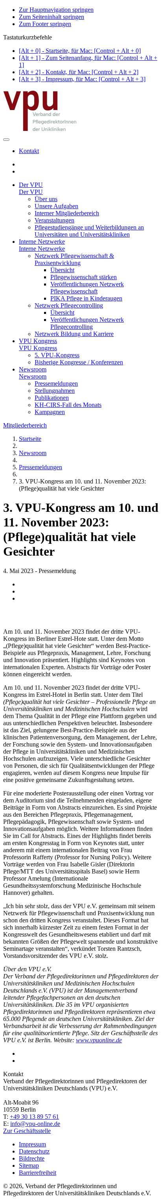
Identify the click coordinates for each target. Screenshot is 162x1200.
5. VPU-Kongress (57, 355)
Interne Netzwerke (42, 241)
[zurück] (81, 618)
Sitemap (29, 1165)
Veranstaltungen (54, 220)
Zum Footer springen (45, 24)
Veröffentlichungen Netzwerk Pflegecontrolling (87, 323)
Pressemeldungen (56, 383)
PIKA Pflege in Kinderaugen (86, 298)
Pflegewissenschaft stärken (83, 277)
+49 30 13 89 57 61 (34, 1116)
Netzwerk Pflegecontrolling (69, 305)
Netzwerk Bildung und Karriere (74, 333)
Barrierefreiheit (37, 1172)
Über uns (46, 199)
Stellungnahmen (55, 390)
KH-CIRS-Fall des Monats (68, 404)
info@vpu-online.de (35, 1123)
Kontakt (29, 150)
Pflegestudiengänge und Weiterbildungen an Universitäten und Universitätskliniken (89, 231)
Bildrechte (31, 1158)
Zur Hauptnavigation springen (56, 9)
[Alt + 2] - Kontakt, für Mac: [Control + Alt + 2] (78, 72)
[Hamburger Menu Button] (6, 139)
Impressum (32, 1144)
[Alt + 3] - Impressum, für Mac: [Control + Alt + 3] (82, 79)
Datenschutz (34, 1151)
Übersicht (62, 270)
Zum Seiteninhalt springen (51, 16)
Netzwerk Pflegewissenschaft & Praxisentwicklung (74, 259)
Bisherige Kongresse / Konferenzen (79, 362)
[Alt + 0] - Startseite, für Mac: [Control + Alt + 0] (80, 50)
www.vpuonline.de (99, 1040)
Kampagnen (50, 412)
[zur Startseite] (40, 130)
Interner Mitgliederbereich (67, 213)
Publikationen (52, 397)
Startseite (30, 438)
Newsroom (32, 369)
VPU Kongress (38, 341)
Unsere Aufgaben (56, 206)
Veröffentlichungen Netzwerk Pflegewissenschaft (87, 288)
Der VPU (31, 184)
